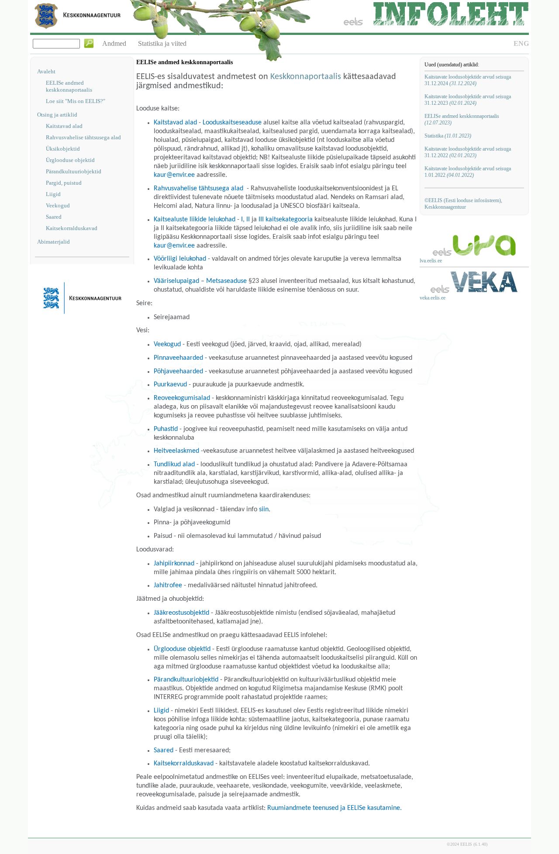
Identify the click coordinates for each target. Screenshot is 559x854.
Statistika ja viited (162, 43)
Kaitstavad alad (64, 126)
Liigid (53, 194)
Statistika (447, 136)
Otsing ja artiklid (57, 114)
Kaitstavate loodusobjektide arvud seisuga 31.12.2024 (467, 80)
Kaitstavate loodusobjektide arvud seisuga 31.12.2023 (467, 99)
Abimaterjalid (53, 241)
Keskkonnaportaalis (305, 76)
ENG (521, 43)
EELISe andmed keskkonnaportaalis (69, 86)
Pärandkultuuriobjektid (73, 171)
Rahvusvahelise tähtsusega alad (83, 137)
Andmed (114, 43)
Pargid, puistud (64, 182)
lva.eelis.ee (431, 261)
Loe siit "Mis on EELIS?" (75, 101)
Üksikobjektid (63, 148)
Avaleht (46, 71)
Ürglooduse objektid (70, 160)
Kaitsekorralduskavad (71, 228)
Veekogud (58, 205)
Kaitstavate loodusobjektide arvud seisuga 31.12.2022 (467, 152)
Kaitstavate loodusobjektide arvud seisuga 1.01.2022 (467, 171)
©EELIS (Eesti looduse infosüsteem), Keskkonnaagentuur (463, 203)
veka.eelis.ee (432, 298)
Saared (54, 217)
